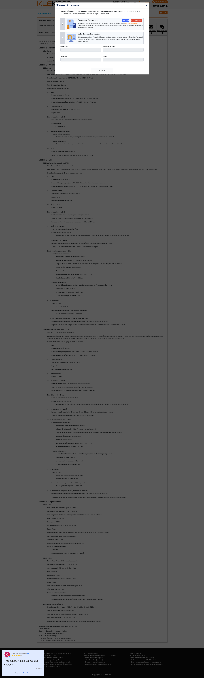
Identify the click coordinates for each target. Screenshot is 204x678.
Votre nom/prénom (109, 46)
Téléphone (64, 56)
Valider (103, 70)
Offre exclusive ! (136, 20)
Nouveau (126, 20)
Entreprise (64, 46)
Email (105, 56)
